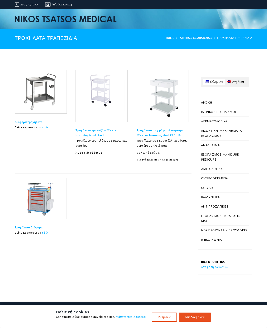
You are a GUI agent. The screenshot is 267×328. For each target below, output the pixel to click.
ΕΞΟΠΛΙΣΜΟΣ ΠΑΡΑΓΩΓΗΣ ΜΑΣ (221, 218)
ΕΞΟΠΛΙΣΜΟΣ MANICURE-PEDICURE (220, 156)
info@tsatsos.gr (62, 4)
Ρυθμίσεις (164, 317)
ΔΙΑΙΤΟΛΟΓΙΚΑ (212, 169)
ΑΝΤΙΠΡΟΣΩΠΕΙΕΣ (215, 206)
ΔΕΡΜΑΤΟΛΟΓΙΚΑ (214, 121)
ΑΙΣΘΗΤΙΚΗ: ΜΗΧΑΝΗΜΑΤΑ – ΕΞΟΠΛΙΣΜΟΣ (223, 133)
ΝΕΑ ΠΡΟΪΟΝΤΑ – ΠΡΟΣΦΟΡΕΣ (224, 230)
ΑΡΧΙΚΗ (206, 102)
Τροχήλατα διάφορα (29, 227)
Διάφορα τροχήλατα (29, 122)
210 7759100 (29, 4)
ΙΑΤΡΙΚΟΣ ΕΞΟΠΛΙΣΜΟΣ (219, 112)
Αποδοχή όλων (195, 317)
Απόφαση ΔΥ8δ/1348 (215, 267)
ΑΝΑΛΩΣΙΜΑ (210, 145)
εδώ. (45, 127)
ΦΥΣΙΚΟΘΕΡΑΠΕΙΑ (214, 178)
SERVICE (207, 188)
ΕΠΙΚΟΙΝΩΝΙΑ (211, 240)
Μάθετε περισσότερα (131, 317)
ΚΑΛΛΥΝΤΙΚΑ (210, 197)
